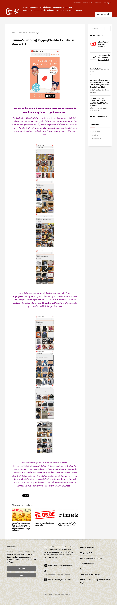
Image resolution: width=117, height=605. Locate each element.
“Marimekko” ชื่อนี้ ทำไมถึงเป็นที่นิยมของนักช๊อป (67, 524)
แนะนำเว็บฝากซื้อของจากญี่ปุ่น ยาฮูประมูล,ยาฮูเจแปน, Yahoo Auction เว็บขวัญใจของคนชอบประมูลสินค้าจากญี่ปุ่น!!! (21, 526)
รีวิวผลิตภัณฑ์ (96, 139)
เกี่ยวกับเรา (98, 3)
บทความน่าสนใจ (88, 3)
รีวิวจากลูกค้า (107, 3)
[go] (107, 28)
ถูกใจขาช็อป (40, 33)
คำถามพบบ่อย (77, 3)
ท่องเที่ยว (95, 135)
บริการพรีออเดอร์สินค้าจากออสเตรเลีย (44, 524)
